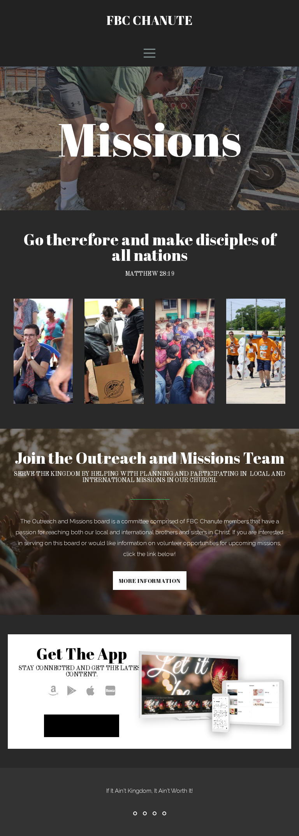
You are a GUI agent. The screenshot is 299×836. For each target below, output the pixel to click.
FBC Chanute (149, 20)
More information (150, 580)
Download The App (81, 726)
